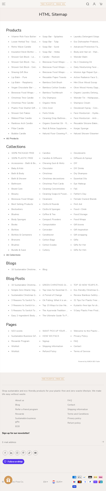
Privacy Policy (81, 336)
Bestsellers (17, 209)
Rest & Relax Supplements (56, 128)
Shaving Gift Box (19, 72)
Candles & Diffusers (52, 158)
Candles (47, 153)
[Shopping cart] (101, 4)
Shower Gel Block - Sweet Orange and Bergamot (36, 61)
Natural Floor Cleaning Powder (58, 133)
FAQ (76, 341)
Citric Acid (47, 107)
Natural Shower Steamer (86, 133)
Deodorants (80, 153)
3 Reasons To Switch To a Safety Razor (31, 300)
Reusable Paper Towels (54, 77)
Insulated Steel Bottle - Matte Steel (29, 51)
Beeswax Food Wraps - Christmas (28, 92)
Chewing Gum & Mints (53, 163)
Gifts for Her (80, 244)
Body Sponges (18, 219)
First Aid (78, 204)
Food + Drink (80, 209)
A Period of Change (52, 295)
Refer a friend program (26, 409)
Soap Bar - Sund (51, 46)
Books (14, 224)
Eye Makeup (80, 183)
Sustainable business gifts (25, 420)
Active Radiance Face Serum (88, 77)
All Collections (13, 254)
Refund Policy (49, 351)
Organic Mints (49, 102)
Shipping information (77, 409)
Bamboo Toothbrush (53, 92)
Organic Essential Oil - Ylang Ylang (60, 123)
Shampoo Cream (82, 102)
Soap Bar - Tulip (51, 41)
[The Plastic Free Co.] (53, 4)
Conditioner (48, 234)
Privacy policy (74, 418)
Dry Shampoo (49, 97)
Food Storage (81, 214)
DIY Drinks (79, 168)
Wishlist (15, 346)
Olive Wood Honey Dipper (87, 87)
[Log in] (94, 4)
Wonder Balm (81, 56)
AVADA (89, 361)
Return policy (74, 422)
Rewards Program (20, 341)
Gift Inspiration (81, 229)
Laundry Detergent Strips (86, 36)
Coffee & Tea (49, 214)
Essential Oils (80, 178)
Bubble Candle (18, 133)
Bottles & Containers (21, 234)
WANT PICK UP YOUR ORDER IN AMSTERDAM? (67, 330)
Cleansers (47, 199)
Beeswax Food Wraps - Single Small (61, 72)
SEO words (16, 330)
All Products (12, 138)
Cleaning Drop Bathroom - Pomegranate (63, 118)
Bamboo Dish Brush (52, 82)
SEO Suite (96, 361)
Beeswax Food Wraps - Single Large (61, 61)
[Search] (88, 4)
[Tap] (29, 453)
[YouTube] (35, 453)
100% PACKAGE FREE (22, 153)
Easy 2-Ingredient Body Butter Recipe (30, 315)
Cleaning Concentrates (54, 188)
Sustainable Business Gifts (24, 336)
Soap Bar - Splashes (53, 36)
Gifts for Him (80, 249)
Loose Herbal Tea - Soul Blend (26, 41)
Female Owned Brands (85, 199)
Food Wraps (80, 219)
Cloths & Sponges (51, 209)
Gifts (76, 239)
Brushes (15, 244)
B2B (17, 426)
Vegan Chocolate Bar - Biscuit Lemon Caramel (34, 87)
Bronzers (15, 239)
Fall (75, 188)
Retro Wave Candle (21, 46)
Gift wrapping (80, 234)
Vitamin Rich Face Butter (23, 36)
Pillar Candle (17, 128)
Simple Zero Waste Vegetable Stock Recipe (33, 290)
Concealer (47, 229)
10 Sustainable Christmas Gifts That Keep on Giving (37, 284)
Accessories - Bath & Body (24, 163)
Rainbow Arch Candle (22, 123)
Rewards (19, 413)
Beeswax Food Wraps (22, 199)
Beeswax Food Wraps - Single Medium (62, 67)
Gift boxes (79, 224)
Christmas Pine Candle (22, 102)
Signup (46, 341)
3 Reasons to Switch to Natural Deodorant (32, 305)
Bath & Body (17, 173)
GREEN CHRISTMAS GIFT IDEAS (59, 284)
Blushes (15, 214)
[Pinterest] (23, 453)
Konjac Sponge (81, 128)
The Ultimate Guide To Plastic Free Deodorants (66, 315)
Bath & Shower (18, 178)
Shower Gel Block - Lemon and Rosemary (32, 56)
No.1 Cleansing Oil (83, 61)
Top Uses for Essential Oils (56, 290)
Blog (45, 269)
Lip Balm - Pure (19, 77)
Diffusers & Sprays (83, 158)
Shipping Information (53, 346)
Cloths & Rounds (51, 204)
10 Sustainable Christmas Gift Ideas (29, 269)
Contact (77, 346)
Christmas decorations (53, 178)
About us (19, 400)
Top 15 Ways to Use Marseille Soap (60, 305)
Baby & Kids (17, 168)
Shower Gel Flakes (20, 113)
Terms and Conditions (78, 413)
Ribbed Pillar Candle (21, 118)
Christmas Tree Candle (22, 97)
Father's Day (80, 193)
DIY (75, 163)
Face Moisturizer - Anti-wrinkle (89, 118)
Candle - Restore (51, 56)
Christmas (47, 173)
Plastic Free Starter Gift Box (25, 107)
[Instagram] (17, 453)
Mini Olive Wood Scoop (85, 82)
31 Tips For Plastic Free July (88, 300)
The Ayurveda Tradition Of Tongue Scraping (64, 310)
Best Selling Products (22, 204)
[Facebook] (5, 453)
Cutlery (46, 249)
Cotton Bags (49, 239)
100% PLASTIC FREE (22, 158)
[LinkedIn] (11, 453)
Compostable (49, 224)
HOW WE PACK (51, 336)
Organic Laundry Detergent (87, 92)
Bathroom (16, 183)
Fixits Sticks (48, 113)
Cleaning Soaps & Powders (56, 193)
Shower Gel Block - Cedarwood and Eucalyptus (35, 67)
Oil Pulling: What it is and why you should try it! (66, 300)
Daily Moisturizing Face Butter (89, 67)
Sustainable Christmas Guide (25, 295)
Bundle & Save (18, 249)
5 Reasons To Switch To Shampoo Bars (30, 310)
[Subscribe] (103, 442)
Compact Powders (52, 219)
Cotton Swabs (50, 244)
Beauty (14, 193)
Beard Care (17, 188)
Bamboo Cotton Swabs (54, 87)
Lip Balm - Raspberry (22, 82)
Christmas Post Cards (53, 183)
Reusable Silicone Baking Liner (89, 123)
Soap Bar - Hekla (51, 51)
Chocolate (48, 168)
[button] (3, 4)
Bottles (15, 229)
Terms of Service (82, 351)
